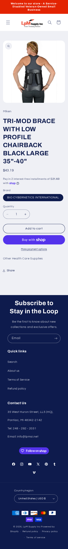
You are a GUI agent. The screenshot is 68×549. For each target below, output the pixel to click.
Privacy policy (50, 531)
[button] (8, 22)
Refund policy (17, 388)
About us (13, 370)
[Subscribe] (56, 338)
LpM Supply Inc (31, 527)
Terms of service (35, 537)
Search (12, 362)
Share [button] (11, 270)
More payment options (34, 249)
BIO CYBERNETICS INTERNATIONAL (33, 197)
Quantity (8, 206)
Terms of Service (19, 379)
